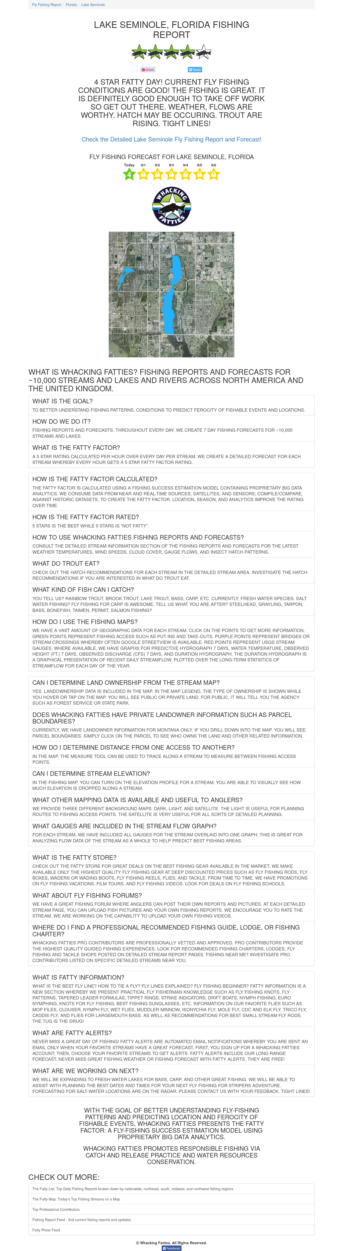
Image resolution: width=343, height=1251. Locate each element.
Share (149, 69)
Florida (71, 4)
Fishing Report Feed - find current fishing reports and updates (81, 1219)
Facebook (173, 1248)
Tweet (196, 69)
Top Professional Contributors (56, 1209)
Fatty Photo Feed (46, 1229)
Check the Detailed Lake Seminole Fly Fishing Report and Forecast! (172, 138)
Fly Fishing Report (46, 4)
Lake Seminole (93, 4)
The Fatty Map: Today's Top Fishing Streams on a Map (76, 1198)
